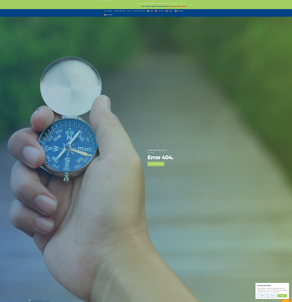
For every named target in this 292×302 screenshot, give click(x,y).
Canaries (109, 14)
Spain (151, 11)
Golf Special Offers (139, 11)
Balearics (181, 11)
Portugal (161, 11)
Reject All (272, 295)
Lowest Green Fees (119, 11)
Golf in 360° (173, 3)
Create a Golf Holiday (148, 3)
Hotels (129, 11)
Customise (262, 295)
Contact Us (182, 3)
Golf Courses (108, 11)
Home (138, 3)
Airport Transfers (162, 3)
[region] (272, 291)
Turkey (171, 11)
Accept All (282, 295)
